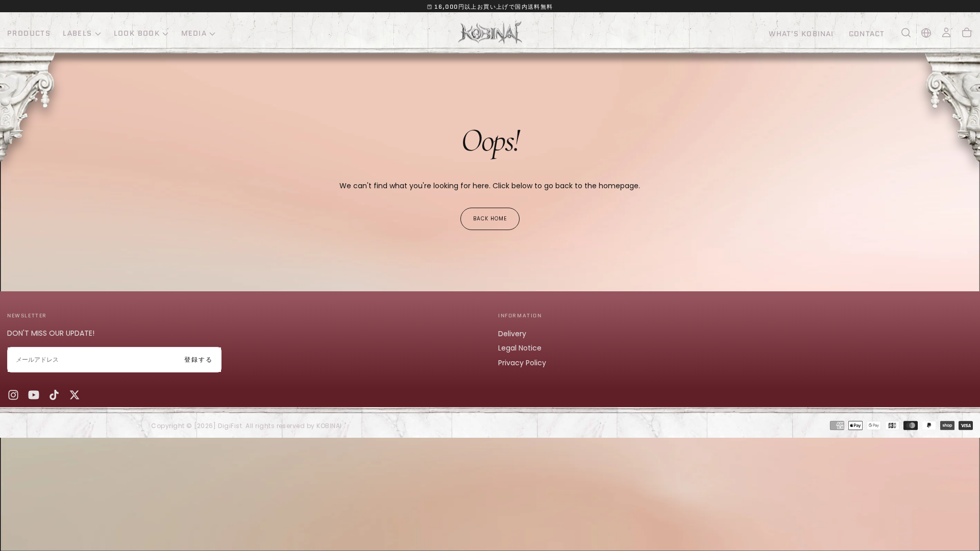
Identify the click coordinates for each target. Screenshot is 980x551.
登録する (198, 359)
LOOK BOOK (137, 33)
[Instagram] (13, 395)
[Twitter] (74, 395)
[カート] (967, 32)
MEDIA (194, 33)
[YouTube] (34, 395)
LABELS (77, 33)
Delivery (512, 334)
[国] (926, 33)
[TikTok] (54, 395)
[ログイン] (946, 32)
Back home (490, 218)
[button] (906, 32)
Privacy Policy (522, 363)
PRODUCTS (29, 33)
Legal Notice (520, 348)
